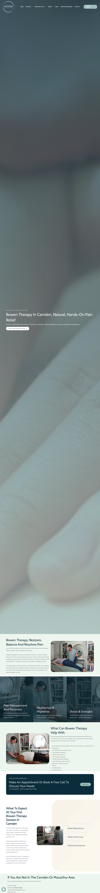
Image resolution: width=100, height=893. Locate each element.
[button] (31, 7)
